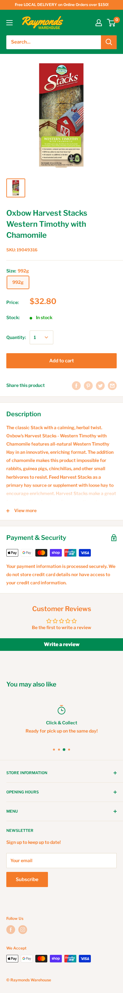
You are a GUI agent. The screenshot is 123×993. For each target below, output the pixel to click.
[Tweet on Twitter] (100, 385)
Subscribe (27, 879)
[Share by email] (112, 385)
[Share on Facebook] (76, 385)
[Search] (109, 42)
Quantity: (16, 337)
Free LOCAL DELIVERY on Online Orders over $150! (61, 4)
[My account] (99, 22)
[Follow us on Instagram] (22, 929)
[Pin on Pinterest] (88, 385)
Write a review (61, 644)
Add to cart (61, 361)
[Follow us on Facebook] (10, 929)
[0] (111, 22)
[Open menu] (9, 22)
